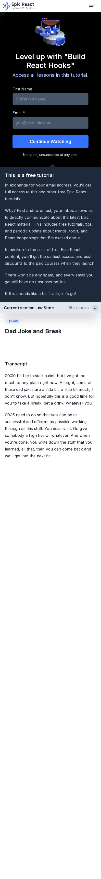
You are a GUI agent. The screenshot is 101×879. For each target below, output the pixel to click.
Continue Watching (50, 141)
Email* (19, 112)
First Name (22, 89)
